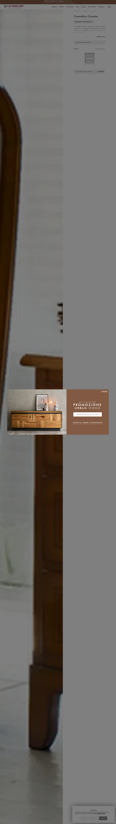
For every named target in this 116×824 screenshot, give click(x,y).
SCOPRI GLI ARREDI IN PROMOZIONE (87, 422)
